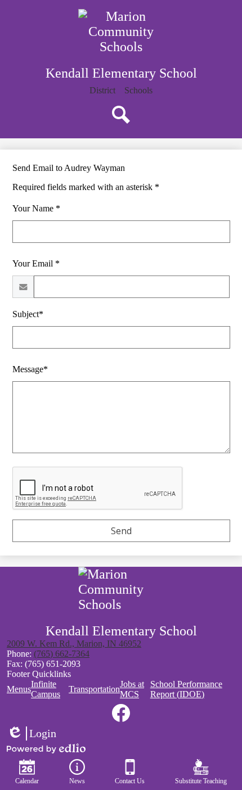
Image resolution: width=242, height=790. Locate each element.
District (102, 90)
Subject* (27, 314)
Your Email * (36, 263)
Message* (30, 369)
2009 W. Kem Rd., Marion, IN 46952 (74, 643)
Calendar (27, 781)
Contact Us (130, 781)
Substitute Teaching (201, 781)
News (77, 781)
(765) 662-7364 (61, 653)
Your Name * (36, 208)
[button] (138, 90)
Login (31, 734)
